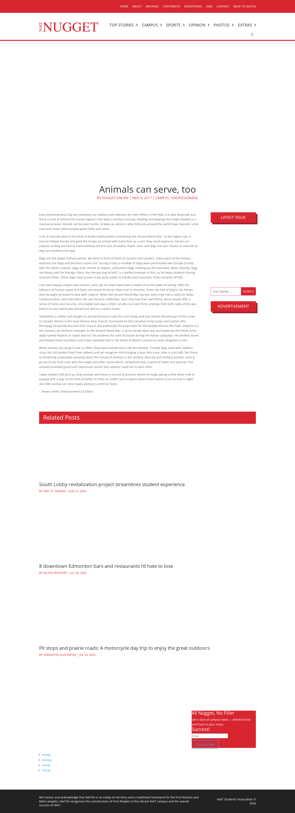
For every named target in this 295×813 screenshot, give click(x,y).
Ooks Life (168, 752)
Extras (245, 25)
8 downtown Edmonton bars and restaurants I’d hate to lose (106, 566)
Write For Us (170, 733)
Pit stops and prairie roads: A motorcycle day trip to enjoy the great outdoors (124, 648)
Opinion (197, 25)
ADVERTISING (193, 6)
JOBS (209, 6)
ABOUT (137, 6)
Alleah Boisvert (55, 573)
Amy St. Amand (54, 491)
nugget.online (115, 198)
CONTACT (223, 6)
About (166, 723)
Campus (150, 25)
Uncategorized (184, 198)
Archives (167, 728)
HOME (124, 6)
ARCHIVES (152, 6)
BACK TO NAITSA (244, 6)
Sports (173, 25)
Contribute (171, 6)
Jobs (164, 743)
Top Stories (121, 25)
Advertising (169, 738)
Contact (167, 747)
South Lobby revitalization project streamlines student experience (112, 484)
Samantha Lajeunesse (59, 655)
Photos (221, 25)
